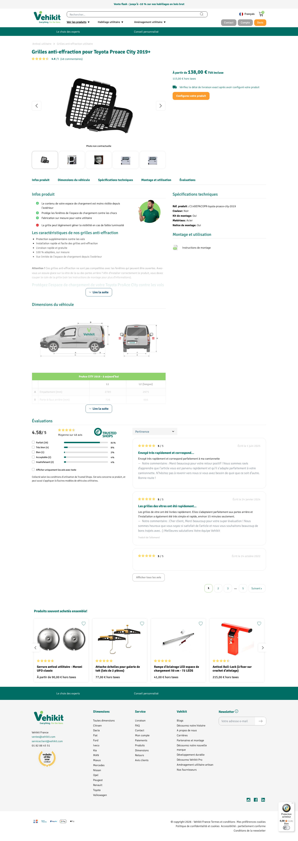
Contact (139, 730)
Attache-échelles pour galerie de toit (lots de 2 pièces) (118, 668)
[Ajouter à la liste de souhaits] (84, 624)
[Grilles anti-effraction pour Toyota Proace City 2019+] (99, 106)
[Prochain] (161, 106)
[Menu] (292, 804)
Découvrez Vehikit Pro (189, 759)
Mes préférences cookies (251, 821)
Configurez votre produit (191, 96)
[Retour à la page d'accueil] (47, 17)
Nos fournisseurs (187, 769)
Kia (95, 750)
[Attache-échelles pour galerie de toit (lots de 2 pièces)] (120, 639)
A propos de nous (187, 730)
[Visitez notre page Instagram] (248, 800)
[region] (98, 118)
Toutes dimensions (104, 720)
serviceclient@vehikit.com (47, 741)
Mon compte (142, 735)
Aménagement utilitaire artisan (195, 764)
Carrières (182, 735)
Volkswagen (100, 795)
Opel (95, 775)
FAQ (137, 725)
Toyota (97, 790)
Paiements (141, 740)
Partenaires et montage (190, 740)
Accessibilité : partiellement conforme (243, 826)
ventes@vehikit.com (43, 736)
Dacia (96, 730)
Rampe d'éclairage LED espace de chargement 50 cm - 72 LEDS (176, 668)
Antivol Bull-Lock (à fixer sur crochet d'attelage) (232, 668)
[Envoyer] (260, 721)
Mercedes (99, 765)
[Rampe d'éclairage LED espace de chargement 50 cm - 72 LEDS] (178, 639)
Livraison (140, 720)
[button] (236, 712)
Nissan (97, 770)
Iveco (96, 745)
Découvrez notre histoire (191, 725)
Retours (139, 755)
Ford (95, 740)
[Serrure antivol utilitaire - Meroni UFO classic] (61, 639)
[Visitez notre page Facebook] (256, 800)
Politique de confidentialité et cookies (198, 826)
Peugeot (98, 780)
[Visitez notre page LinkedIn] (263, 800)
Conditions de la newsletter (250, 830)
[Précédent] (36, 106)
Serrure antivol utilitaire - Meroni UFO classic (59, 668)
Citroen (97, 725)
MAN (96, 755)
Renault (97, 785)
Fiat (95, 735)
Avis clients (141, 760)
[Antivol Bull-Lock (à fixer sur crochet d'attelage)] (237, 639)
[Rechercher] (201, 14)
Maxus (97, 760)
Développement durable (191, 754)
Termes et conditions (223, 821)
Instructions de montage (196, 247)
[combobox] (131, 14)
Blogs (180, 720)
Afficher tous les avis (148, 577)
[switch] (286, 828)
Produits (140, 745)
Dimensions (142, 750)
